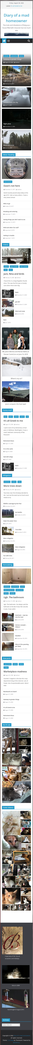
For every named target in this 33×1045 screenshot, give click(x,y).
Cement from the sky (10, 102)
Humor (16, 416)
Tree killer (18, 529)
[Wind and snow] (16, 140)
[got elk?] (8, 303)
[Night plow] (16, 119)
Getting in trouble (8, 235)
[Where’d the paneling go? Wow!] (8, 646)
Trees (5, 270)
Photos (21, 56)
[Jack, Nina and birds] (16, 256)
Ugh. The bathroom (14, 597)
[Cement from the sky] (16, 97)
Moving (15, 664)
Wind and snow (8, 145)
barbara (17, 62)
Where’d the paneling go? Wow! (22, 645)
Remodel (12, 593)
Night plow (7, 124)
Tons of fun (7, 81)
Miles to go (6, 203)
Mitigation (7, 482)
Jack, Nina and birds (14, 273)
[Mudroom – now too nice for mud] (8, 617)
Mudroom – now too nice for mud (21, 616)
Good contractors (9, 590)
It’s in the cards (8, 449)
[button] (10, 741)
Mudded (18, 636)
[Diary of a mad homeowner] (4, 41)
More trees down (13, 485)
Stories (6, 667)
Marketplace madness (15, 671)
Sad (27, 416)
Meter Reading (8, 181)
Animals (6, 266)
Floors (22, 586)
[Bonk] (8, 294)
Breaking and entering (10, 211)
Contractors (15, 586)
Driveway (6, 56)
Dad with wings (8, 457)
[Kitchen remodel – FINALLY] (8, 627)
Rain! (5, 320)
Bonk (16, 292)
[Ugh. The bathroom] (16, 576)
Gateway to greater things (19, 6)
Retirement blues (8, 441)
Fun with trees (7, 555)
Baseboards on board (10, 691)
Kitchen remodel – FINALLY (20, 626)
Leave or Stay (19, 590)
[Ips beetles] (8, 513)
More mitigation (8, 538)
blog (5, 416)
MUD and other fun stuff (11, 227)
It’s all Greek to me (13, 420)
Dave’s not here (12, 185)
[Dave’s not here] (16, 168)
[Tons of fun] (16, 76)
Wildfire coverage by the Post (12, 503)
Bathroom (6, 586)
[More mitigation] (8, 548)
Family (10, 416)
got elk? (17, 302)
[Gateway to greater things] (16, 50)
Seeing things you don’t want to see (14, 219)
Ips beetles (18, 512)
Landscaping (14, 56)
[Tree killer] (8, 531)
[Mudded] (8, 637)
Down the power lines (10, 521)
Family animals (14, 266)
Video (10, 270)
